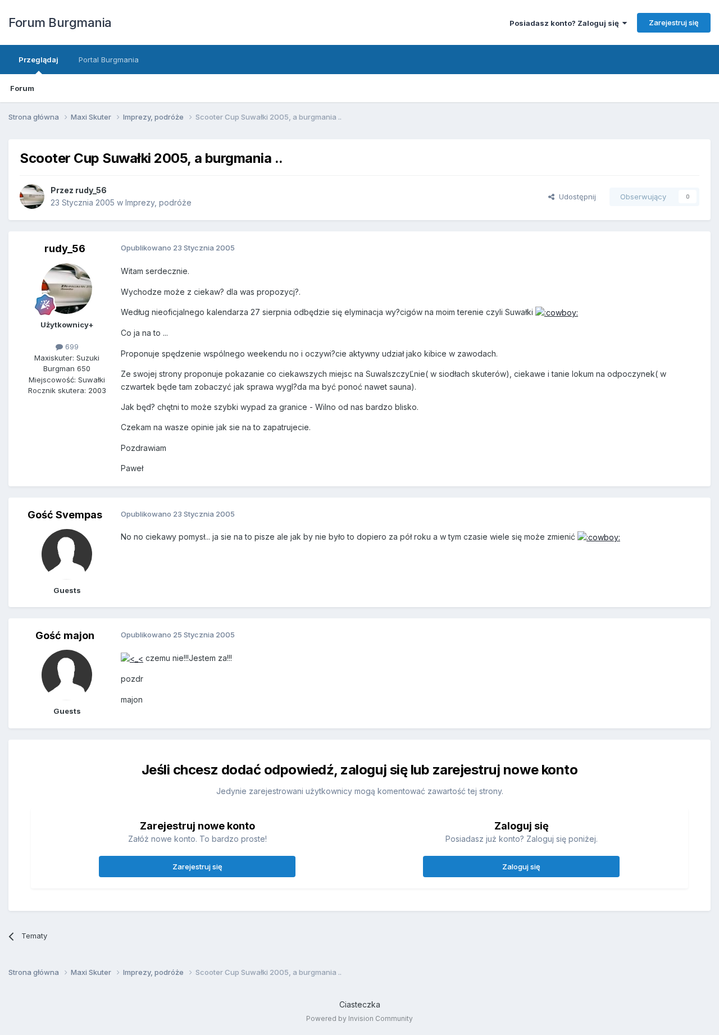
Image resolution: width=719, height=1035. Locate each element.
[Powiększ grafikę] (556, 312)
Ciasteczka (359, 1004)
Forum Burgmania (60, 22)
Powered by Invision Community (359, 1018)
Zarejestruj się (674, 22)
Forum (22, 88)
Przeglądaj (38, 59)
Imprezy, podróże (158, 202)
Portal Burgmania (109, 59)
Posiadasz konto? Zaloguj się (565, 23)
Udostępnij (575, 196)
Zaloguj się (521, 866)
